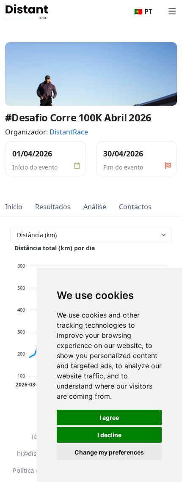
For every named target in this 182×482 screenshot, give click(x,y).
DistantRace (69, 132)
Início (13, 206)
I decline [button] (109, 434)
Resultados (53, 206)
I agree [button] (109, 417)
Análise (94, 206)
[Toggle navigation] (172, 11)
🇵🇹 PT (143, 11)
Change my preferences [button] (109, 452)
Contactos (135, 206)
